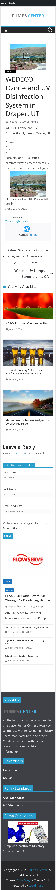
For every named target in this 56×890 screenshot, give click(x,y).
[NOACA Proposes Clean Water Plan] (28, 294)
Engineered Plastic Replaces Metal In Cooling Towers (24, 641)
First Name (10, 472)
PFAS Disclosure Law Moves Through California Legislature (27, 597)
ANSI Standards (14, 798)
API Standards (13, 805)
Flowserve (10, 770)
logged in (20, 453)
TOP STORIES (11, 71)
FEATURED (9, 590)
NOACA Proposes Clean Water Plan (26, 323)
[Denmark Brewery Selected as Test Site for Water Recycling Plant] (28, 341)
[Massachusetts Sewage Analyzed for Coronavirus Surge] (28, 391)
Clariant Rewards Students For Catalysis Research (26, 627)
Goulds (8, 778)
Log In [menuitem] (3, 3)
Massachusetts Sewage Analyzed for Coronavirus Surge (27, 421)
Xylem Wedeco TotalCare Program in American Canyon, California (27, 256)
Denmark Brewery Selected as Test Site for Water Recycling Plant (26, 371)
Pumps (34, 121)
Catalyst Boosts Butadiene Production (21, 656)
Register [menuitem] (11, 3)
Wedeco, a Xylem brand (17, 221)
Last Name (10, 489)
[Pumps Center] (6, 30)
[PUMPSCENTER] (20, 709)
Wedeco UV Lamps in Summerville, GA (31, 273)
